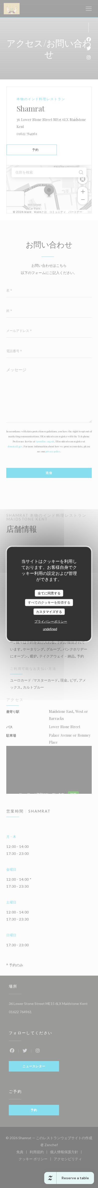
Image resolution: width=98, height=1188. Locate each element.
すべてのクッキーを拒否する (49, 602)
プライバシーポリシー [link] (50, 621)
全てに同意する (49, 593)
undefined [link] (50, 629)
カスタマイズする (49, 611)
